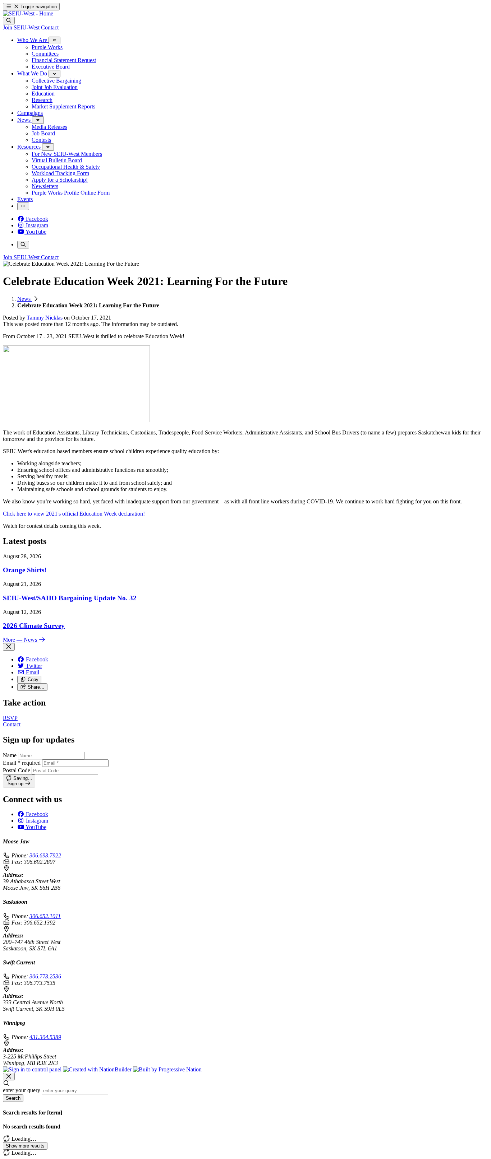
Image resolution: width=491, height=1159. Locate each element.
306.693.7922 (45, 855)
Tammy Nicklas (45, 318)
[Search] (9, 20)
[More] (54, 40)
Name (10, 755)
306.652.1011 (45, 916)
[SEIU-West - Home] (28, 13)
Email (22, 763)
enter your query (21, 1090)
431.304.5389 (45, 1037)
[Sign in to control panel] (33, 1069)
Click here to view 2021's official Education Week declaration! (74, 514)
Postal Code (16, 770)
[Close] (9, 647)
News (24, 299)
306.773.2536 (45, 976)
